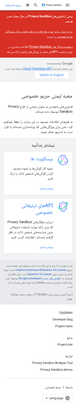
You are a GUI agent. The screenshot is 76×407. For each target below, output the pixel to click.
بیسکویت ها (41, 158)
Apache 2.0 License (40, 274)
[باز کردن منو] (67, 5)
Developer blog (63, 319)
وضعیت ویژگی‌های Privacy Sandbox (51, 46)
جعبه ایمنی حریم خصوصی (47, 95)
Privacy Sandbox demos (57, 369)
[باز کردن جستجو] (35, 5)
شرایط (69, 387)
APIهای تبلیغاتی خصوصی (37, 208)
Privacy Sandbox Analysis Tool (52, 363)
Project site (65, 344)
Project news (64, 326)
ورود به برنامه (12, 5)
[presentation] (38, 144)
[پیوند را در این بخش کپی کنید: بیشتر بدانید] (26, 145)
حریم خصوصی (53, 387)
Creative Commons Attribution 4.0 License (40, 269)
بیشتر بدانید (46, 188)
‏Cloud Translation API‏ (37, 68)
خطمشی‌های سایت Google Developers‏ (39, 278)
